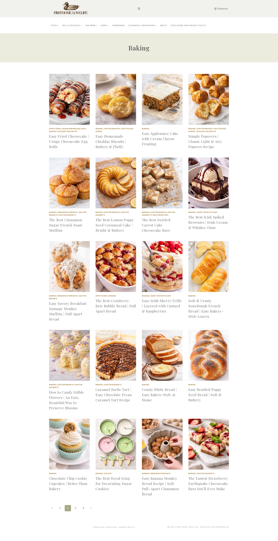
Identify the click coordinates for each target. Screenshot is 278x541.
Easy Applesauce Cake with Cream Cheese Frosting (160, 138)
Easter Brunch (112, 128)
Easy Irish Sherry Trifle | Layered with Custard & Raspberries (162, 305)
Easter (108, 473)
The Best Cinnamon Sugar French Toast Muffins (65, 225)
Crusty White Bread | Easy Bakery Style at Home (159, 394)
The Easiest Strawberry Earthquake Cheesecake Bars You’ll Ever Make (208, 483)
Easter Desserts (67, 215)
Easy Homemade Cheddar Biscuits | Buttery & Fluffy (111, 141)
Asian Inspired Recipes (74, 128)
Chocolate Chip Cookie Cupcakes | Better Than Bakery (68, 483)
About (163, 25)
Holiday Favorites (67, 131)
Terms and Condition (105, 527)
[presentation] (69, 99)
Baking (52, 131)
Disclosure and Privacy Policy (188, 25)
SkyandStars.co (220, 527)
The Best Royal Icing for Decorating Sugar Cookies (114, 483)
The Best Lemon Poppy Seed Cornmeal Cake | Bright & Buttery (115, 225)
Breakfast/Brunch (68, 212)
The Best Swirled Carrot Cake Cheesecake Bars (156, 225)
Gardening (118, 25)
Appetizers (55, 128)
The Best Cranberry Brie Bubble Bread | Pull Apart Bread (116, 305)
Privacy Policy (127, 527)
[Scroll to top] (271, 535)
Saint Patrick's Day (207, 212)
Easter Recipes (160, 215)
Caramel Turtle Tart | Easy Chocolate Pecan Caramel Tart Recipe (114, 394)
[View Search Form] (139, 9)
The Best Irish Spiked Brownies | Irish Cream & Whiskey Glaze (208, 222)
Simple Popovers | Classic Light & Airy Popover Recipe (205, 141)
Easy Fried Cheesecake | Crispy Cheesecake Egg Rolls (69, 141)
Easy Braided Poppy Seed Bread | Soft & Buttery (205, 394)
